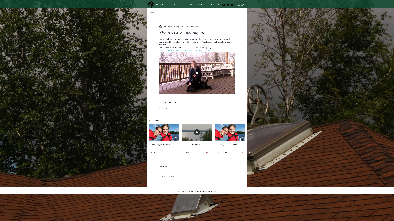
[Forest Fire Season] (197, 132)
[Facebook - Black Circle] (232, 5)
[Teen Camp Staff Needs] (164, 132)
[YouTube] (223, 5)
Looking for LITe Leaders (228, 144)
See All (243, 120)
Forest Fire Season (192, 144)
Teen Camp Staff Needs (160, 144)
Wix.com (213, 191)
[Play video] (197, 73)
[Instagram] (227, 5)
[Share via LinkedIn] (170, 102)
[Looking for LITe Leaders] (230, 132)
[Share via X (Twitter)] (165, 102)
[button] (243, 12)
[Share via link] (175, 102)
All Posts (152, 13)
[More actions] (234, 26)
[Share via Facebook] (160, 102)
